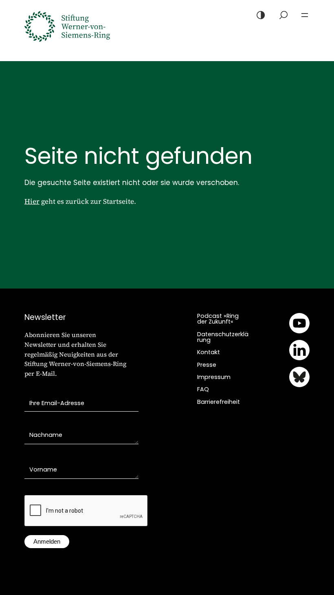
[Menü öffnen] (305, 15)
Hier (32, 201)
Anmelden (46, 541)
